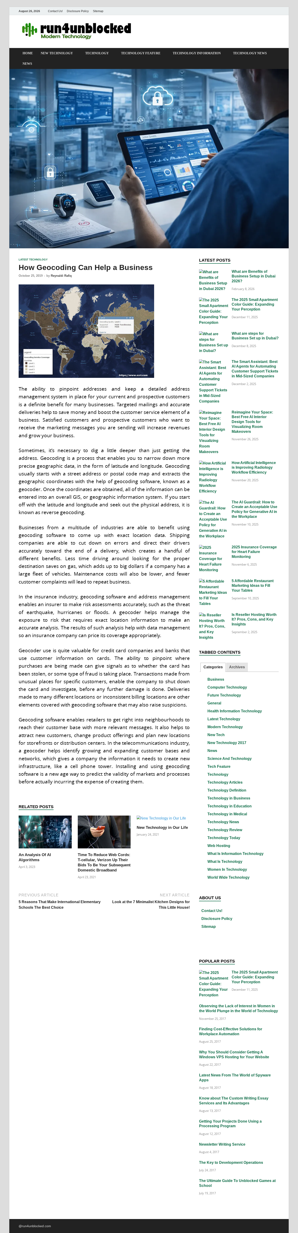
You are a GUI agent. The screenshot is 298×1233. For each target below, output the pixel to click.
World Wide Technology (228, 877)
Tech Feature (218, 766)
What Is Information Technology (235, 854)
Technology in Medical (227, 814)
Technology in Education (229, 806)
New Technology (57, 53)
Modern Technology (225, 727)
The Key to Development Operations (231, 1163)
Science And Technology (229, 759)
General (214, 703)
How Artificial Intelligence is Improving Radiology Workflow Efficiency (254, 468)
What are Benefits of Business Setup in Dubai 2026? (253, 276)
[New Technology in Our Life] (161, 820)
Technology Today (223, 838)
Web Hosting (218, 846)
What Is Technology (224, 862)
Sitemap (98, 11)
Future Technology (224, 695)
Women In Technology (227, 869)
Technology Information (197, 53)
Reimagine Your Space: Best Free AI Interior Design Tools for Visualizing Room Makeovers (252, 422)
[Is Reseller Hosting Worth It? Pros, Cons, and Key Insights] (213, 615)
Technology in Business (228, 798)
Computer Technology (227, 687)
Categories (213, 667)
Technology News (250, 53)
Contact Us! (55, 11)
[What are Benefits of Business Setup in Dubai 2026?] (213, 272)
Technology (97, 53)
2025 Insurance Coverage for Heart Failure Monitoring (254, 552)
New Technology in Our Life (162, 827)
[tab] (212, 667)
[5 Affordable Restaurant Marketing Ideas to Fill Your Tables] (213, 581)
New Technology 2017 (226, 743)
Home (28, 53)
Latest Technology (33, 259)
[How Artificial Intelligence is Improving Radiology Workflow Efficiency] (213, 463)
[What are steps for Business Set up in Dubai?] (213, 334)
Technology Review (224, 830)
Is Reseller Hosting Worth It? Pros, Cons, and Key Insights (254, 619)
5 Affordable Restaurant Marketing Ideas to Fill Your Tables (253, 586)
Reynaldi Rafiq (61, 275)
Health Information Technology (234, 711)
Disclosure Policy (78, 11)
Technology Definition (226, 790)
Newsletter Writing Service (222, 1144)
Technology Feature (140, 53)
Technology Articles (225, 782)
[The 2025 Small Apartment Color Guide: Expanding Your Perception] (213, 300)
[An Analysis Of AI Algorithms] (45, 834)
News (27, 63)
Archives (237, 667)
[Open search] (277, 53)
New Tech (216, 735)
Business (215, 679)
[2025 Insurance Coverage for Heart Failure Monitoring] (213, 548)
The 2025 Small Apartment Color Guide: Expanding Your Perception (255, 304)
